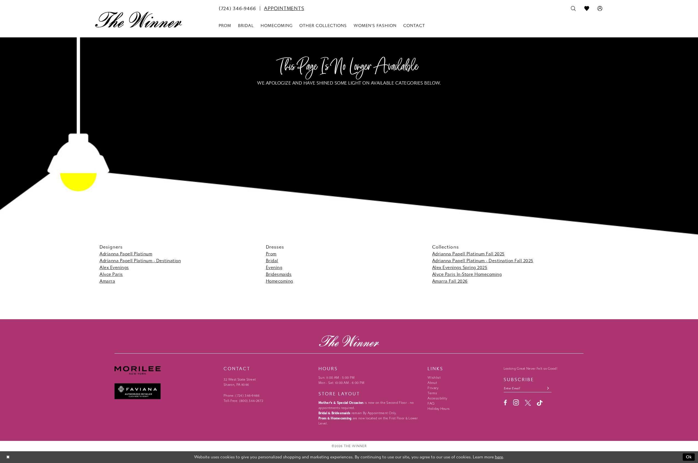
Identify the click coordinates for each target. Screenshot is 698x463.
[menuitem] (237, 8)
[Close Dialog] (8, 457)
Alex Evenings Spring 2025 (460, 267)
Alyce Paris (111, 274)
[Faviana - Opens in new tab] (166, 391)
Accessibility (437, 398)
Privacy (433, 388)
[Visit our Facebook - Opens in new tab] (505, 403)
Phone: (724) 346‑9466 (242, 396)
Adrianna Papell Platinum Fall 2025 (468, 253)
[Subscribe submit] (548, 388)
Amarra (107, 281)
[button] (600, 9)
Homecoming (279, 281)
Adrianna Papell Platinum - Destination (140, 260)
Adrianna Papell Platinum (126, 253)
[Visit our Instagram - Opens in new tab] (516, 402)
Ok (689, 457)
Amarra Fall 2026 (450, 281)
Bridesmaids (279, 274)
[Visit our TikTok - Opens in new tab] (540, 403)
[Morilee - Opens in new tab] (166, 370)
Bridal (272, 260)
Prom (271, 253)
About (432, 383)
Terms (432, 393)
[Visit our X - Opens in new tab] (528, 403)
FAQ (431, 403)
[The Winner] (138, 20)
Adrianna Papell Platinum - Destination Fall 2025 (482, 260)
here (499, 457)
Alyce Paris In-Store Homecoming (467, 274)
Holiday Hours (439, 409)
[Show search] (573, 9)
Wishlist (434, 378)
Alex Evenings (114, 267)
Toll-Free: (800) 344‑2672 (243, 401)
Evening (274, 267)
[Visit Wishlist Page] (587, 9)
